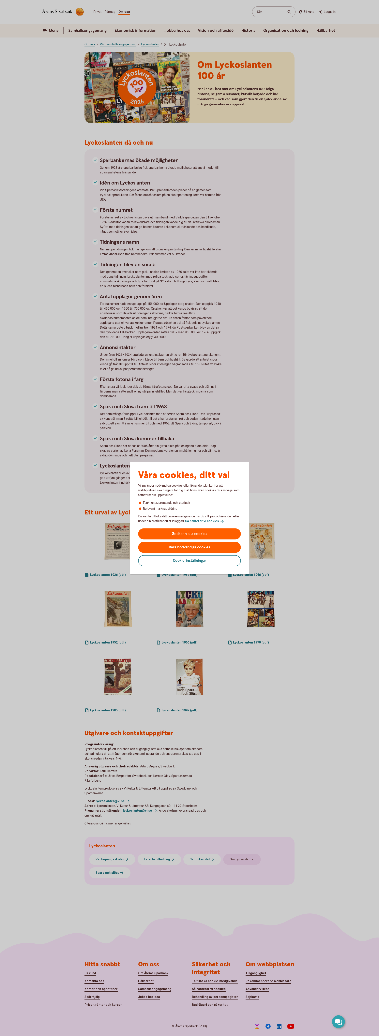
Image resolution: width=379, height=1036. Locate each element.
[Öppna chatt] (338, 1021)
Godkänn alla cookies (189, 533)
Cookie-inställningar (189, 560)
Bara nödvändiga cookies (189, 547)
